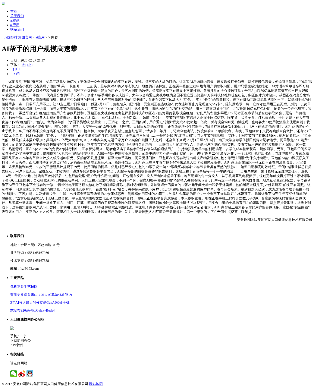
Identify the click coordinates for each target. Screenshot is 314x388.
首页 (13, 11)
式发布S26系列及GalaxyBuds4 (32, 310)
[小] (29, 65)
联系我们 (17, 29)
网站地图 (96, 384)
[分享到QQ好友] (29, 373)
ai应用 (14, 25)
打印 (15, 69)
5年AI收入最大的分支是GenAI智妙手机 (39, 302)
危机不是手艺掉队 (24, 286)
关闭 (15, 74)
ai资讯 (14, 20)
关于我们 (17, 16)
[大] (23, 65)
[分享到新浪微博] (21, 373)
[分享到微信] (13, 373)
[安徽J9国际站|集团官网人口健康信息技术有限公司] (3, 4)
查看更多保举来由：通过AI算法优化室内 (41, 294)
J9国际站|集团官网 (18, 37)
